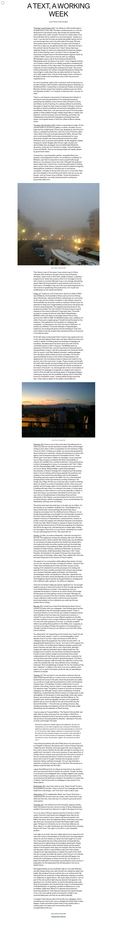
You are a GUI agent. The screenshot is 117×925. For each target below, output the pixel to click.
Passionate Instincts (58, 917)
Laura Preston (53, 22)
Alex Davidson (63, 22)
